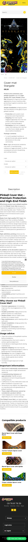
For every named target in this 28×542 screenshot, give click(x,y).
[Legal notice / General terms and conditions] (14, 525)
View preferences (14, 281)
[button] (25, 259)
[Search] (24, 12)
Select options (7, 453)
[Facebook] (12, 510)
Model (6, 164)
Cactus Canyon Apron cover (12, 450)
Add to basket (14, 172)
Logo (5, 158)
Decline (14, 277)
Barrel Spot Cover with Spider (12, 466)
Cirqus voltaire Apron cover (11, 482)
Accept (14, 272)
